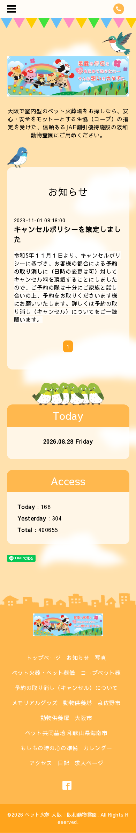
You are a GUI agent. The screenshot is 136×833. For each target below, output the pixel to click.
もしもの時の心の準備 (49, 748)
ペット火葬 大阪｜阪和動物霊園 (61, 814)
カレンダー (97, 748)
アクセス (40, 763)
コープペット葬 (101, 672)
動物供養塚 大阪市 (66, 717)
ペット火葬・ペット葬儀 (43, 672)
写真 (100, 657)
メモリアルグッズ (35, 702)
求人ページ (89, 763)
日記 (63, 763)
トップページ (44, 657)
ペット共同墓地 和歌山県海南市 (66, 733)
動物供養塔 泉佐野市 (92, 702)
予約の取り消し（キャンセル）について (66, 307)
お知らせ (77, 657)
